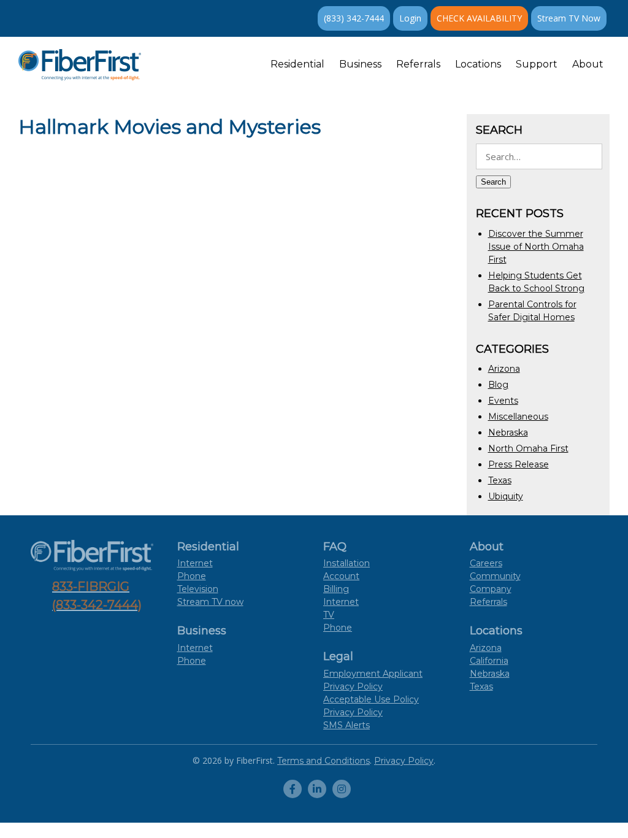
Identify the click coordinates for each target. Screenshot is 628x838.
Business (360, 64)
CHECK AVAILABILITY (479, 18)
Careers (486, 563)
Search (493, 181)
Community (495, 576)
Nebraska (508, 432)
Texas (499, 480)
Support (536, 64)
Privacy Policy (353, 712)
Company (490, 588)
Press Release (518, 464)
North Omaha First (528, 448)
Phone (191, 576)
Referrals (418, 64)
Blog (498, 384)
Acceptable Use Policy (371, 699)
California (489, 660)
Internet (195, 563)
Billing (336, 588)
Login (410, 18)
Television (197, 588)
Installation (346, 563)
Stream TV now (210, 601)
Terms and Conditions (323, 760)
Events (503, 400)
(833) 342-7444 (354, 18)
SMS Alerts (346, 725)
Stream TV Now (568, 18)
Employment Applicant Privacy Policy (373, 680)
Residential (297, 64)
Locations (478, 64)
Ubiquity (505, 496)
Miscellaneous (518, 416)
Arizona (504, 368)
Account (341, 576)
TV (328, 614)
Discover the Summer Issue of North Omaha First (536, 246)
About (587, 64)
